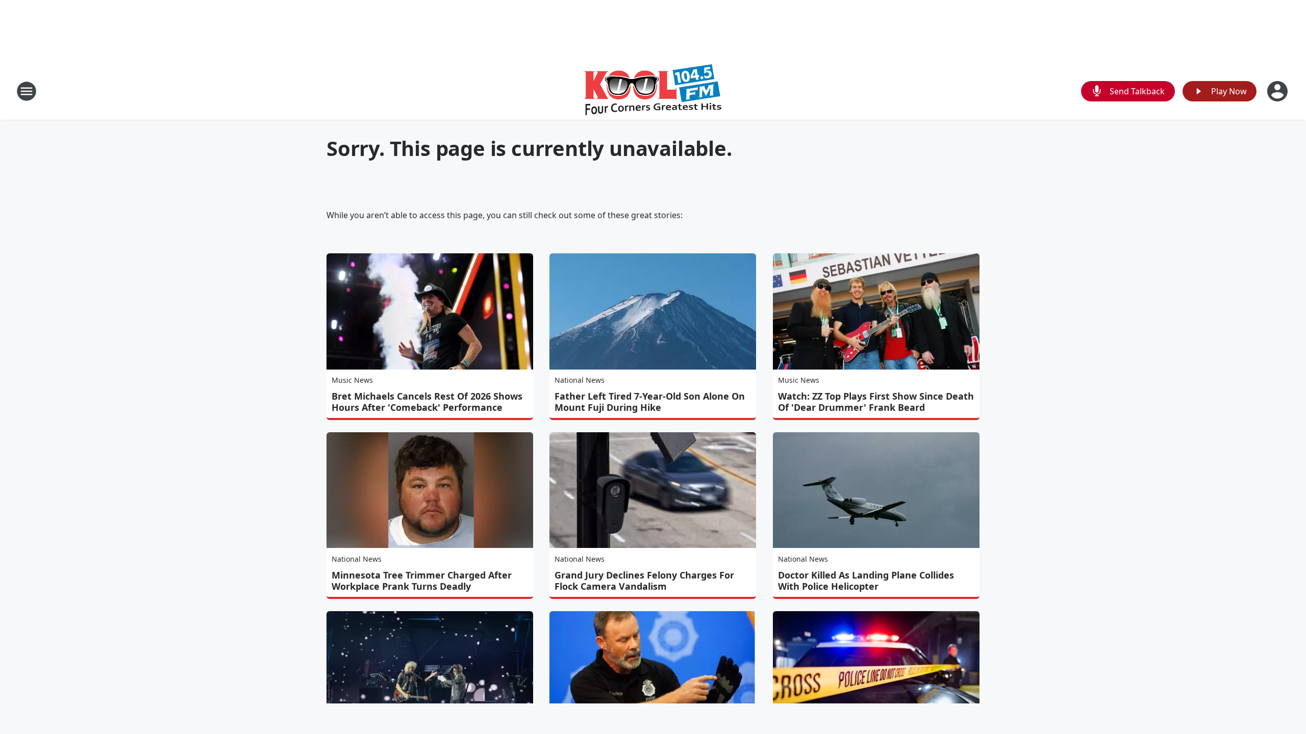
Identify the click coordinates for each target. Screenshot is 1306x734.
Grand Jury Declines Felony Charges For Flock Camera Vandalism (644, 580)
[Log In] (1278, 91)
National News (580, 380)
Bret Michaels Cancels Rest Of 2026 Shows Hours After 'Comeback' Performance (427, 401)
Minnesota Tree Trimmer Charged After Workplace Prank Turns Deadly (422, 580)
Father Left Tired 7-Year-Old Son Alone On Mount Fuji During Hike (650, 401)
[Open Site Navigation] (26, 91)
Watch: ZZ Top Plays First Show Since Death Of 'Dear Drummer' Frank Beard (876, 401)
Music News (352, 380)
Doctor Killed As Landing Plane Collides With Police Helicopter (866, 580)
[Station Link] (653, 91)
